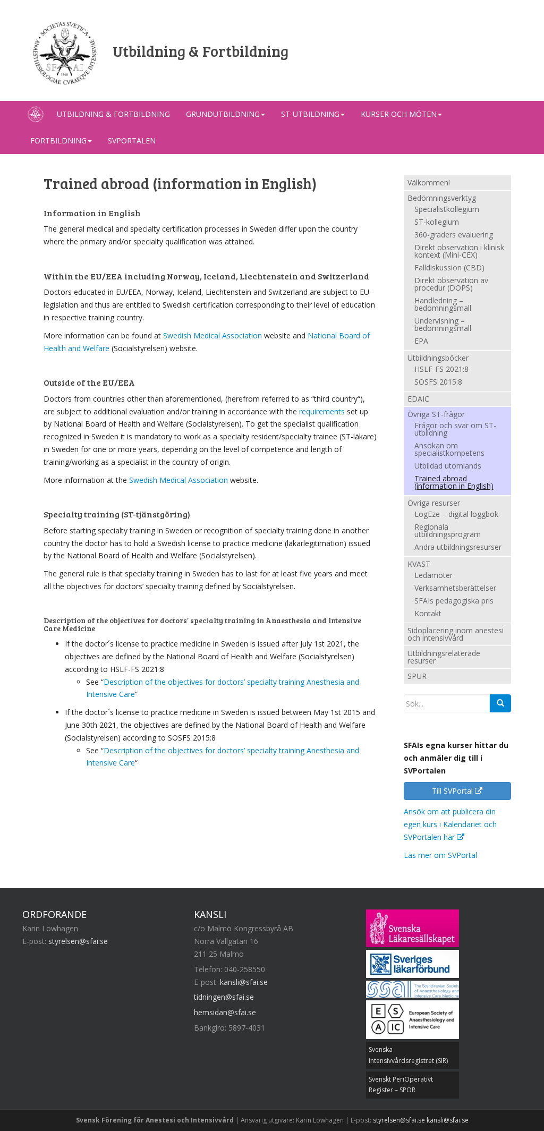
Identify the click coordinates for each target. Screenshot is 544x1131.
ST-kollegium (436, 222)
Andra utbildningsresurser (458, 547)
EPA (421, 341)
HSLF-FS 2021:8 (441, 369)
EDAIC (418, 399)
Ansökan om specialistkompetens (449, 450)
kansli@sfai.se (244, 982)
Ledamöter (433, 576)
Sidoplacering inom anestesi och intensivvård (455, 634)
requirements (322, 411)
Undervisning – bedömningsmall (442, 325)
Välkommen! (428, 182)
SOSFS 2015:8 (438, 382)
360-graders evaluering (453, 235)
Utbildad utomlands (447, 466)
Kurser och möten (399, 114)
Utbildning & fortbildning (113, 114)
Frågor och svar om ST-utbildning (455, 430)
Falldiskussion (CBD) (449, 268)
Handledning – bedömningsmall (442, 305)
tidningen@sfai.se (224, 997)
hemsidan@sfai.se (225, 1012)
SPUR (417, 676)
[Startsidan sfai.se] (35, 114)
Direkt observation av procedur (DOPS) (451, 285)
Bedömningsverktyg (441, 198)
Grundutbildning (223, 114)
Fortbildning (58, 140)
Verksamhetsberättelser (455, 588)
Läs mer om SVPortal (440, 855)
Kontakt (427, 614)
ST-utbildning (310, 114)
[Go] (500, 703)
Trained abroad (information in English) (454, 483)
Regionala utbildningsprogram (447, 531)
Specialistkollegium (446, 210)
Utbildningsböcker (438, 358)
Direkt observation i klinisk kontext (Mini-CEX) (459, 252)
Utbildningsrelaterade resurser (443, 657)
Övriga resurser (433, 503)
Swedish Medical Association (212, 335)
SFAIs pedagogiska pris (454, 601)
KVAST (418, 564)
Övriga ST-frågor (436, 414)
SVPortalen (132, 140)
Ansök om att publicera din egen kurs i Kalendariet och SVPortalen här (450, 824)
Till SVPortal (453, 791)
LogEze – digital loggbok (456, 515)
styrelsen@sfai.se (78, 941)
